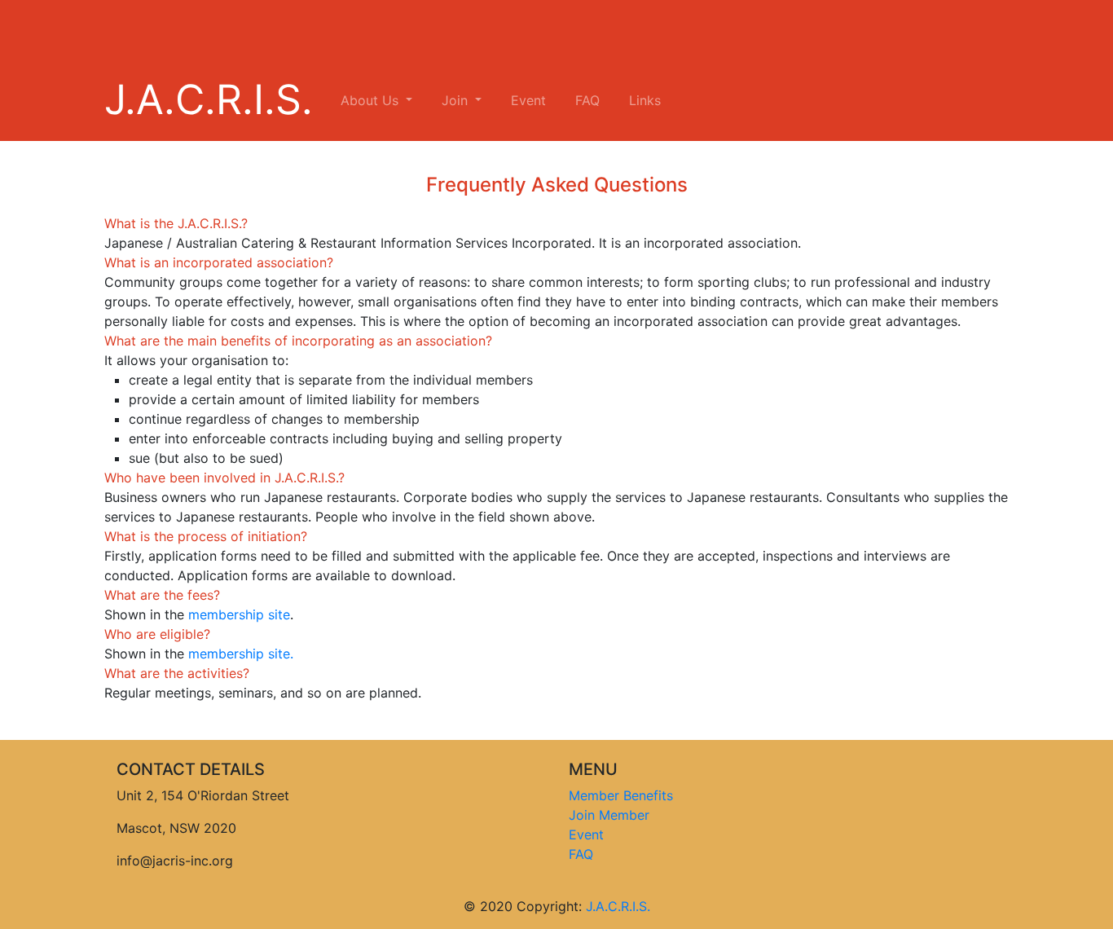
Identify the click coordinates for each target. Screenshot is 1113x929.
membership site (239, 614)
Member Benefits (621, 795)
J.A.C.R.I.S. (208, 99)
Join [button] (457, 100)
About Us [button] (372, 100)
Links (645, 100)
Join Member (609, 815)
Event (528, 100)
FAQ (587, 100)
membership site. (240, 653)
